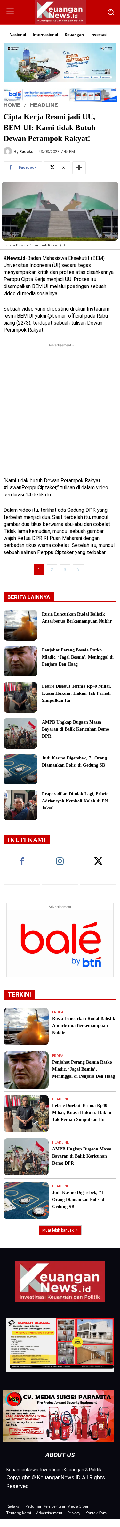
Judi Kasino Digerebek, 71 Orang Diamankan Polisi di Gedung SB (79, 1199)
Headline (44, 105)
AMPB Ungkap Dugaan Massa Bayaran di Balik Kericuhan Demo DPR (75, 729)
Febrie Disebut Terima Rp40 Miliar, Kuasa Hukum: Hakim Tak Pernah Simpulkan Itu (76, 693)
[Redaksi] (9, 151)
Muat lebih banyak (58, 1230)
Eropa (57, 1012)
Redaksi (26, 151)
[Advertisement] (60, 409)
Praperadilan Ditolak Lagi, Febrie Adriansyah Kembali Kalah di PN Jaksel (75, 801)
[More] (79, 167)
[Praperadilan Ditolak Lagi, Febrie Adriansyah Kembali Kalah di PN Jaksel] (20, 805)
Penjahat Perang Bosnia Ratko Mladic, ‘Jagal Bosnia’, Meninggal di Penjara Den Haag (78, 657)
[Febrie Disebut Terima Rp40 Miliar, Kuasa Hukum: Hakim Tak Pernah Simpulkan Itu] (20, 697)
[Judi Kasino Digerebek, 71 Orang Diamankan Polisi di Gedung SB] (20, 769)
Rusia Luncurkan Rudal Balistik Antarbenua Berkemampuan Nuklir (83, 1025)
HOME (12, 105)
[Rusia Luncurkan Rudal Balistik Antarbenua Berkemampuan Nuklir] (20, 625)
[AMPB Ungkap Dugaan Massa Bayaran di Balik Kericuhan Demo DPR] (20, 733)
